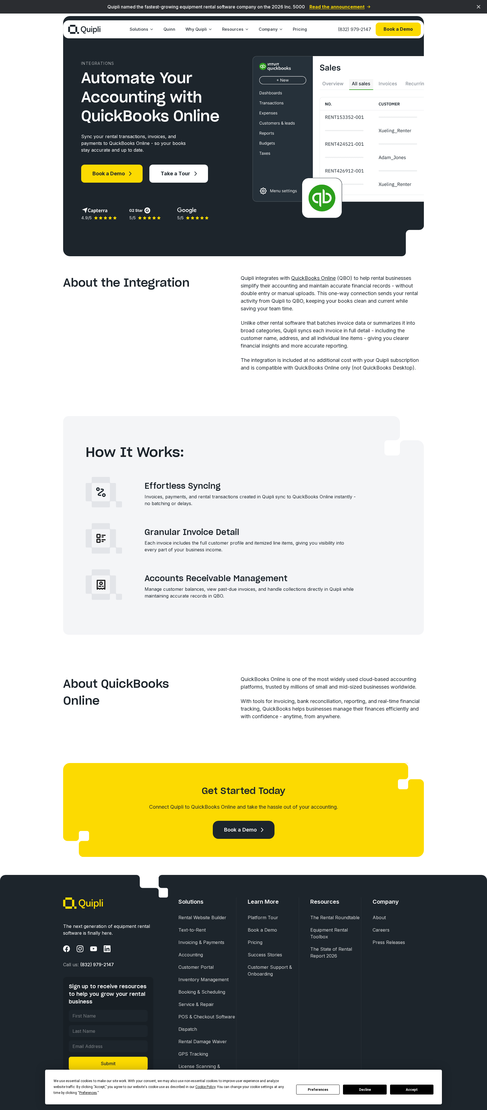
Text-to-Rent (192, 930)
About (379, 917)
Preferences (318, 1090)
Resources (233, 29)
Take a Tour (175, 173)
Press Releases (389, 942)
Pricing (300, 29)
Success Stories (265, 955)
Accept (412, 1090)
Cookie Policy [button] (205, 1087)
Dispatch (187, 1029)
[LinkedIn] (107, 948)
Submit (108, 1063)
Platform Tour (263, 917)
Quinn (169, 29)
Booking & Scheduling (201, 992)
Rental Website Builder (202, 917)
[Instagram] (80, 948)
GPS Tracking (193, 1054)
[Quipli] (84, 29)
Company (268, 29)
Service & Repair (196, 1004)
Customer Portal (196, 967)
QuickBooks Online (313, 278)
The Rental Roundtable (335, 917)
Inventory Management (203, 979)
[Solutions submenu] (150, 29)
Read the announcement (337, 7)
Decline (365, 1090)
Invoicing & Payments (201, 942)
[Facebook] (66, 948)
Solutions (139, 29)
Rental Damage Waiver (202, 1041)
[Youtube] (93, 948)
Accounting (190, 955)
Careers (381, 930)
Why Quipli (196, 29)
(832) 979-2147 (354, 29)
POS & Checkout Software (206, 1017)
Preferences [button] (88, 1093)
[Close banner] (478, 7)
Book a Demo (398, 29)
